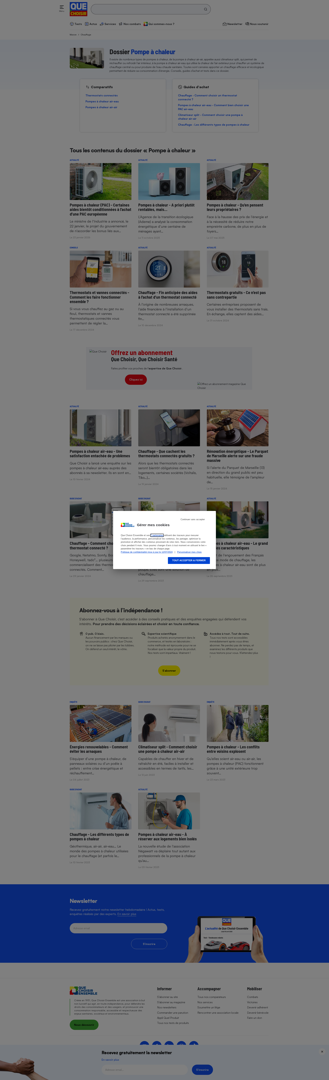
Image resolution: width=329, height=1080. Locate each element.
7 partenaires (157, 535)
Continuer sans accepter (193, 519)
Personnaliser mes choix (189, 552)
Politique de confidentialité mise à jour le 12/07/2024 (147, 552)
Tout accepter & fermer (189, 560)
